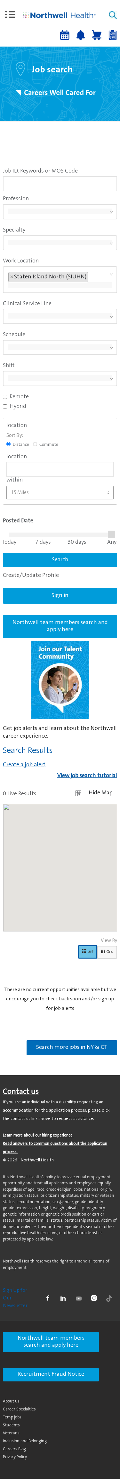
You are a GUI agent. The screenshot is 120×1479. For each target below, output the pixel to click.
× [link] (11, 277)
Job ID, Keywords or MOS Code (40, 171)
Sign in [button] (60, 596)
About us (11, 1401)
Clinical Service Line (27, 304)
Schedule (14, 335)
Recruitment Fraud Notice (51, 1374)
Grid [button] (109, 952)
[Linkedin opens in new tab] (63, 1298)
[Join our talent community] (60, 680)
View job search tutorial (87, 776)
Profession (16, 199)
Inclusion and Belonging (25, 1441)
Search (60, 560)
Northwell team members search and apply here (51, 1342)
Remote (19, 397)
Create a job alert (24, 765)
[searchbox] (59, 211)
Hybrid (18, 406)
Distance (21, 445)
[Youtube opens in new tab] (78, 1298)
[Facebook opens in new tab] (47, 1298)
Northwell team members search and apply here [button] (60, 626)
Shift (9, 366)
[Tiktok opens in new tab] (109, 1298)
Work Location (21, 261)
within (14, 480)
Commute (48, 445)
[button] (10, 14)
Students (11, 1425)
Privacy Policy (15, 1457)
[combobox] (60, 183)
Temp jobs (12, 1417)
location (16, 426)
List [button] (90, 951)
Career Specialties (19, 1409)
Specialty (14, 230)
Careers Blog (14, 1449)
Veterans (11, 1433)
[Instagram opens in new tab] (94, 1298)
